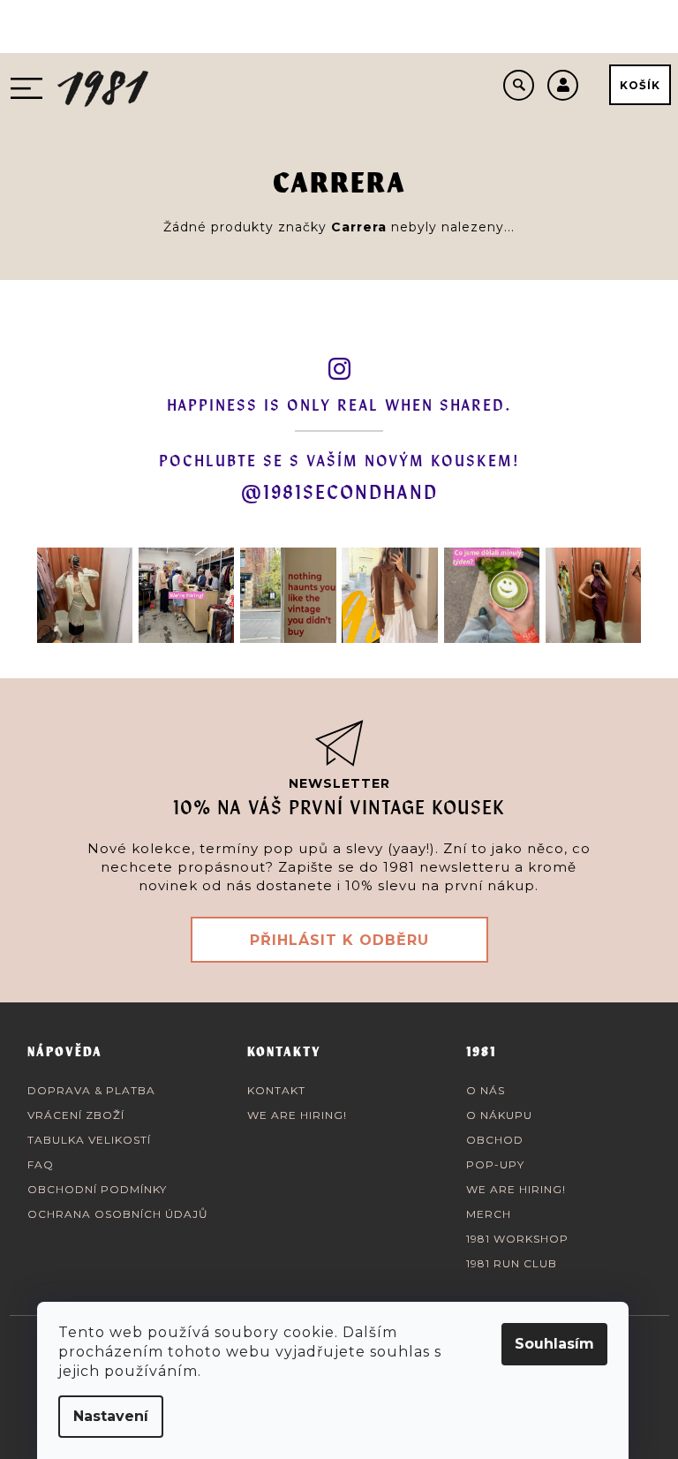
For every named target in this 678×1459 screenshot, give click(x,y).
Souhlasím (554, 1343)
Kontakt (276, 1090)
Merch (488, 1214)
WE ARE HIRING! (297, 1115)
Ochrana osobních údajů (117, 1214)
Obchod (495, 1139)
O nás (485, 1090)
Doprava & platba (91, 1090)
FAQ (40, 1164)
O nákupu (499, 1115)
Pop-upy (495, 1164)
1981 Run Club (511, 1263)
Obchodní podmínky (97, 1189)
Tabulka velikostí (89, 1139)
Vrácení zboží (75, 1115)
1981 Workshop (517, 1238)
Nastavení (110, 1416)
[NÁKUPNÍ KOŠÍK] (640, 84)
